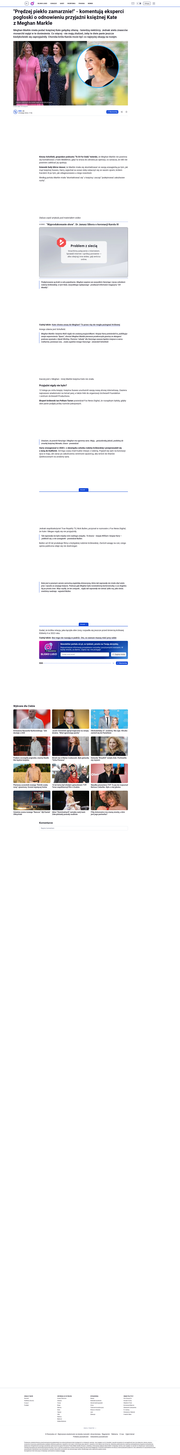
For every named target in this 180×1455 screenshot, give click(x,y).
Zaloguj (146, 3)
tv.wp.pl (26, 1403)
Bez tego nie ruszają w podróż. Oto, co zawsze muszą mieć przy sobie (84, 638)
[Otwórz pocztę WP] (133, 3)
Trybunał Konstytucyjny (97, 1407)
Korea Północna (61, 1398)
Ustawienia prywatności (99, 1437)
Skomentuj (113, 112)
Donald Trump (128, 1400)
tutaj (63, 1451)
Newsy (92, 1398)
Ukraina (59, 1400)
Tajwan (59, 1412)
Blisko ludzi (42, 3)
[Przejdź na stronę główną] (27, 5)
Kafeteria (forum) (29, 1400)
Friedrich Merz (127, 1414)
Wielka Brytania (61, 1421)
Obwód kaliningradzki (96, 1403)
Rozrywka (71, 3)
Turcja (59, 1403)
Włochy (59, 1407)
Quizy (62, 3)
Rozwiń (82, 490)
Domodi (26, 1398)
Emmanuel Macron (129, 1405)
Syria (58, 1410)
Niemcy (59, 1416)
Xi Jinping (126, 1410)
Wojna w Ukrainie (95, 1410)
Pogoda (82, 3)
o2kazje (53, 3)
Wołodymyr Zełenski (129, 1412)
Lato (91, 1412)
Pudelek (26, 1405)
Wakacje (92, 1414)
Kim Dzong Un (128, 1398)
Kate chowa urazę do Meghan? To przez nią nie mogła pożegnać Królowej (86, 324)
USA (58, 1414)
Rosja (58, 1405)
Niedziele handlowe (95, 1400)
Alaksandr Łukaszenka (130, 1407)
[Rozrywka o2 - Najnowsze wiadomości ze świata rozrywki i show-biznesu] (34, 3)
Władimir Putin (128, 1403)
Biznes (90, 3)
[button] (138, 3)
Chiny (92, 1405)
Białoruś (59, 1419)
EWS (20, 111)
